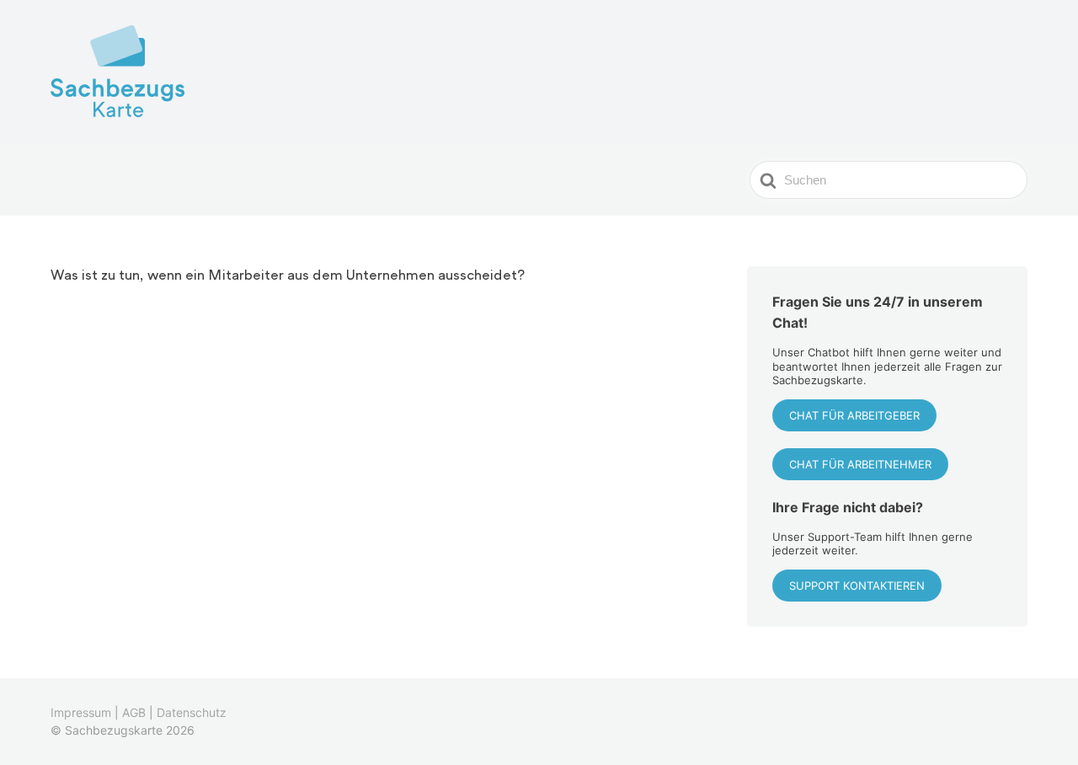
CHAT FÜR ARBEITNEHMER (860, 464)
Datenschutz (192, 712)
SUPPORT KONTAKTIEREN (857, 585)
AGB (134, 712)
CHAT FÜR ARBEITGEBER (854, 415)
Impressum (81, 712)
